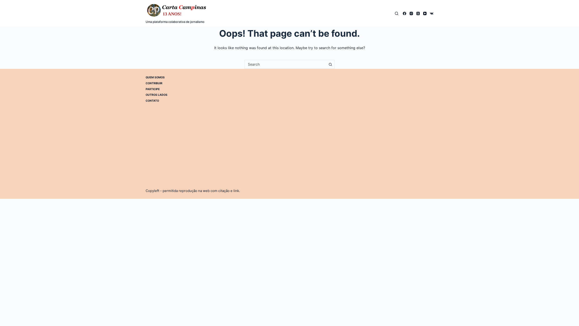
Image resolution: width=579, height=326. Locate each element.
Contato (152, 100)
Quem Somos (155, 77)
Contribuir (154, 83)
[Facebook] (404, 13)
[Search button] (330, 64)
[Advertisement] (341, 107)
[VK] (431, 13)
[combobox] (285, 64)
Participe (153, 89)
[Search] (396, 13)
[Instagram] (411, 13)
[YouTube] (425, 13)
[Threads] (418, 13)
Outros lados (156, 94)
